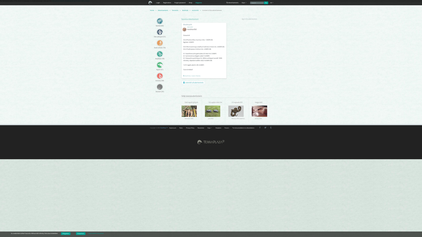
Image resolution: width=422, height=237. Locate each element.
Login (158, 3)
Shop (190, 3)
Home (152, 10)
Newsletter (201, 128)
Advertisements (233, 3)
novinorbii (195, 10)
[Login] (266, 3)
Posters (227, 128)
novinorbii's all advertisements (194, 82)
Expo (209, 128)
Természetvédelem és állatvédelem (243, 128)
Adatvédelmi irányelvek (96, 233)
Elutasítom (80, 233)
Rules (181, 128)
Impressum (172, 128)
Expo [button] (243, 3)
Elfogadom (65, 233)
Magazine (199, 3)
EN (271, 3)
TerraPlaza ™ (164, 128)
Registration (167, 3)
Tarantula (185, 10)
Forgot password (180, 3)
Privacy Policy (190, 128)
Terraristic (175, 10)
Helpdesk (218, 128)
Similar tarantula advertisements (191, 96)
